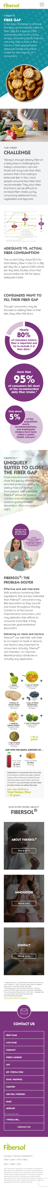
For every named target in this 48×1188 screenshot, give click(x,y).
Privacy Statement (23, 1156)
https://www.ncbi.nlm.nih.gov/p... (16, 998)
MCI (19, 1164)
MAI (6, 1164)
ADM (12, 1164)
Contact (8, 1156)
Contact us (24, 1127)
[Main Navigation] (42, 4)
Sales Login (9, 1160)
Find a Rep (22, 1160)
